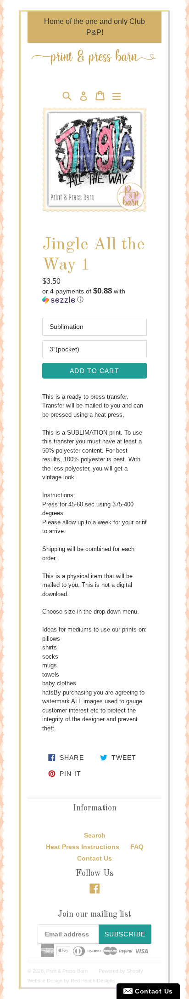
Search (95, 835)
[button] (94, 295)
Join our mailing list (94, 914)
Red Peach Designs (93, 980)
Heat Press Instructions (82, 846)
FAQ (137, 846)
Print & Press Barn (67, 971)
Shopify (135, 971)
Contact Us (94, 858)
